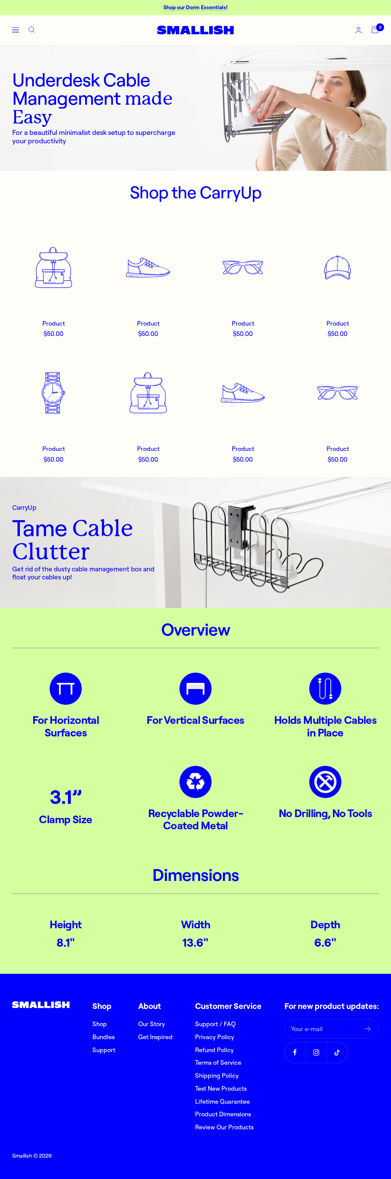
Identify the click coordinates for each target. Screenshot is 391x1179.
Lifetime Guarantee (222, 1101)
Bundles (103, 1037)
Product (53, 323)
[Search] (31, 29)
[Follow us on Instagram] (315, 1052)
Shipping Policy (217, 1075)
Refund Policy (214, 1050)
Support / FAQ (215, 1024)
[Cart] (375, 29)
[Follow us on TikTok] (336, 1052)
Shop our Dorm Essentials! (195, 7)
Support (103, 1050)
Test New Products (221, 1088)
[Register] (368, 1028)
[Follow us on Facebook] (294, 1052)
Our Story (151, 1024)
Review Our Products (224, 1127)
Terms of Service (218, 1062)
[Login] (358, 30)
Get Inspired (155, 1037)
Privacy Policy (214, 1037)
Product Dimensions (223, 1114)
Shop (99, 1024)
